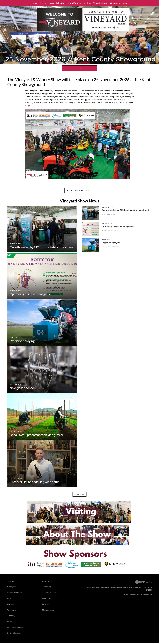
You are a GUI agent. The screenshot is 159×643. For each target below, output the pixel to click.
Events (9, 621)
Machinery (11, 604)
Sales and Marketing (14, 592)
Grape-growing (12, 587)
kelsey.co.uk (147, 595)
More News (79, 494)
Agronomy (11, 616)
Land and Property (14, 633)
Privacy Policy (47, 604)
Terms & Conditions (49, 592)
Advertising (46, 587)
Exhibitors (61, 3)
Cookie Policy (47, 598)
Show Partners (74, 3)
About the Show (100, 3)
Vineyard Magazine (118, 3)
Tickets (43, 3)
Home (34, 3)
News (51, 3)
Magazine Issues (48, 610)
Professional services (15, 627)
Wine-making (12, 610)
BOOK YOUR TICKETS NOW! (79, 190)
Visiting (87, 3)
